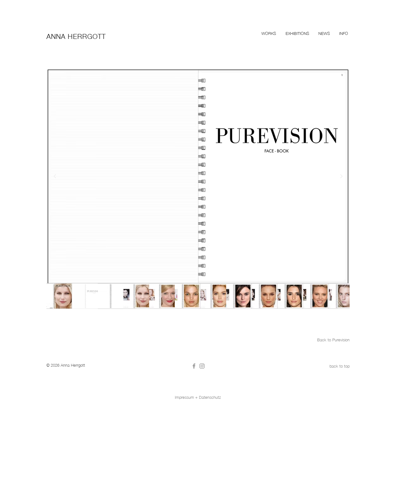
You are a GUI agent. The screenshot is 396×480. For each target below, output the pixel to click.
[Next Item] (341, 176)
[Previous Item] (55, 176)
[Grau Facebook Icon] (194, 366)
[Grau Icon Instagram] (202, 366)
